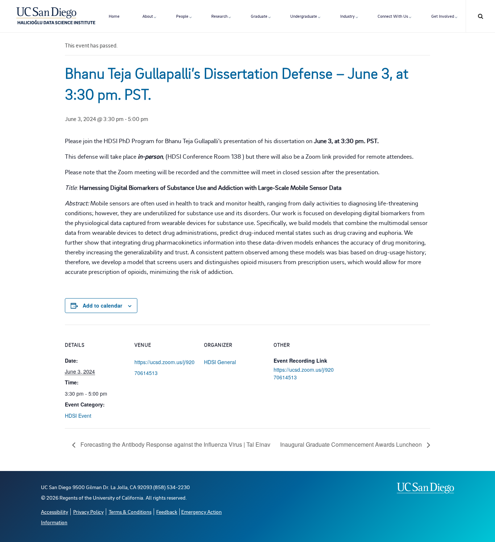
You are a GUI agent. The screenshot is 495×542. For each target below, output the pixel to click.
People (182, 16)
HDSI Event (78, 415)
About (147, 16)
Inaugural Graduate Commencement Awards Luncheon (351, 444)
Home (114, 16)
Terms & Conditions (130, 511)
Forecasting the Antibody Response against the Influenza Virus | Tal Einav (174, 444)
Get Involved (442, 16)
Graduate (259, 16)
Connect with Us (393, 16)
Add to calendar (102, 305)
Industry (347, 16)
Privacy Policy (88, 511)
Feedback (166, 511)
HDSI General (220, 362)
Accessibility (54, 511)
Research (219, 16)
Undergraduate (303, 16)
